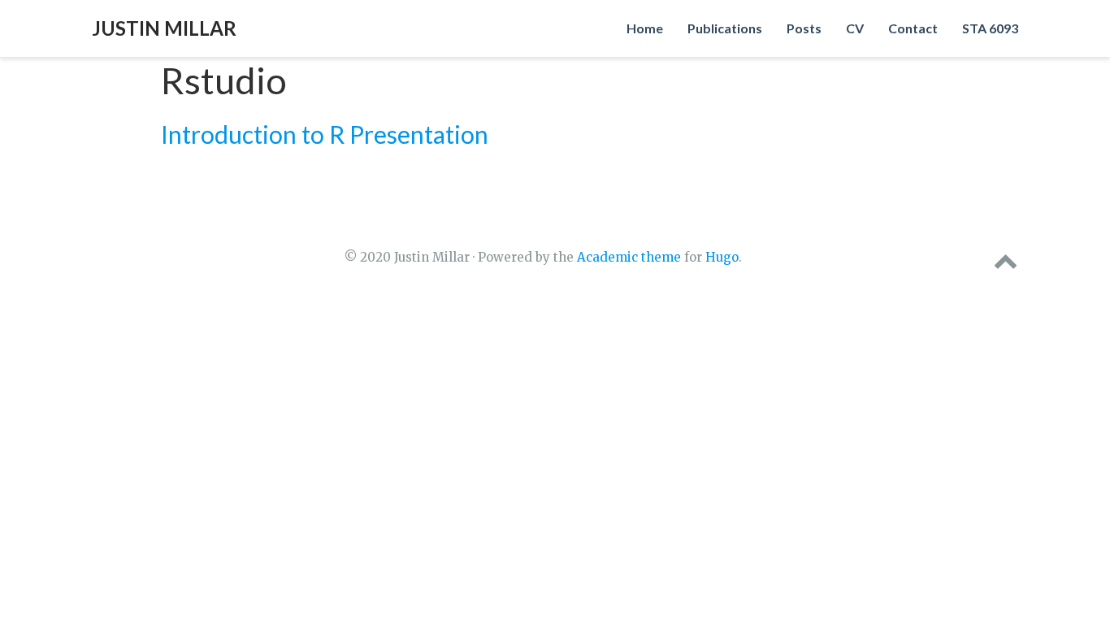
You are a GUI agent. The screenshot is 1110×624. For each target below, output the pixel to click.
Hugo (722, 257)
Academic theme (629, 257)
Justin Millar (164, 28)
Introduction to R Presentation (324, 134)
